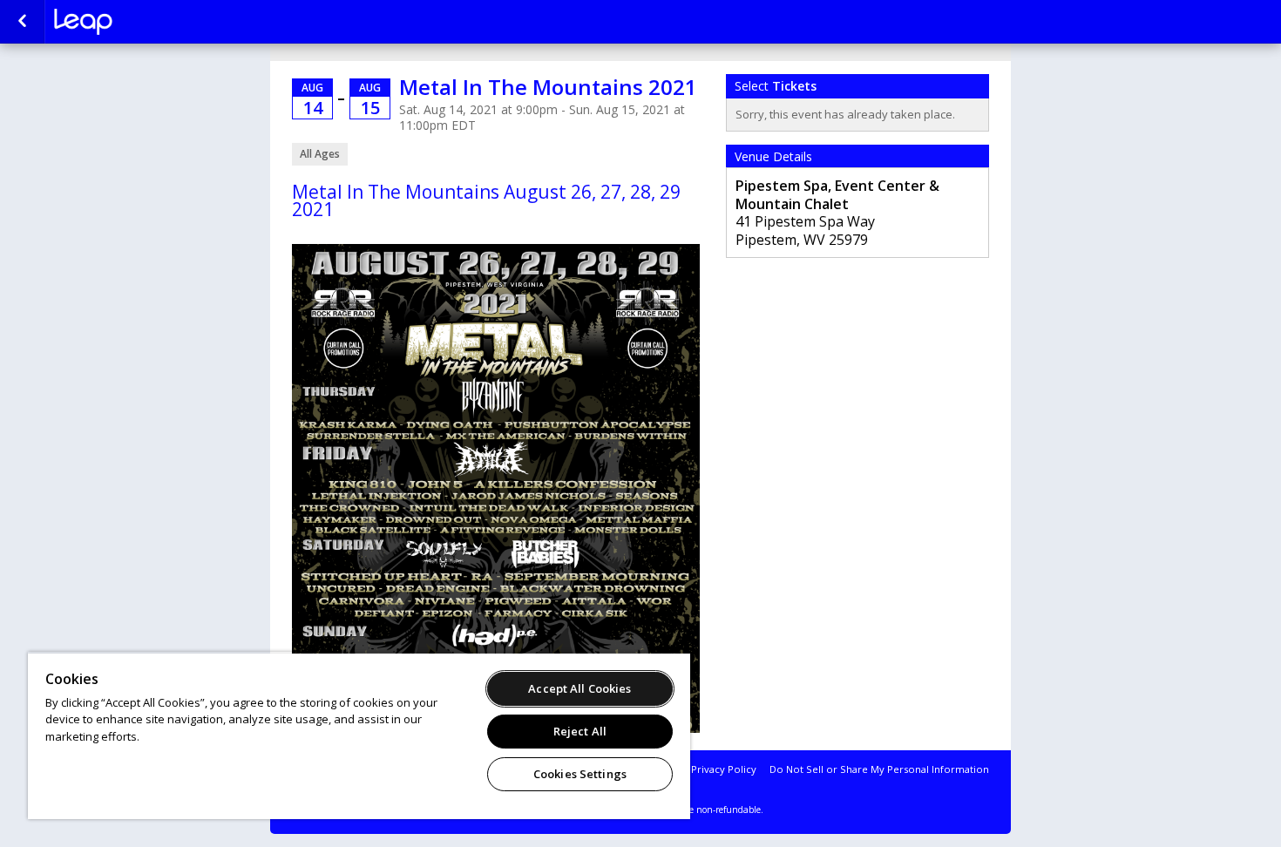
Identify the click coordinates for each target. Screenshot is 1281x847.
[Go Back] (22, 22)
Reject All (580, 731)
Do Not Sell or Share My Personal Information (879, 769)
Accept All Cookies (579, 688)
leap (141, 22)
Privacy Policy (723, 769)
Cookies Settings (580, 774)
